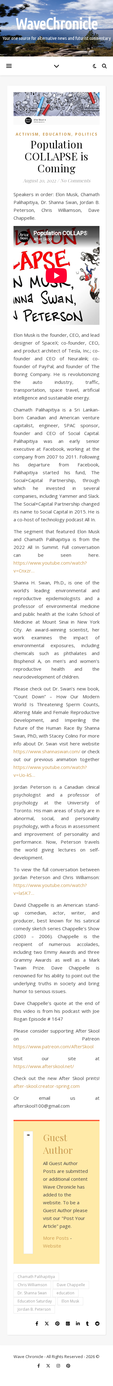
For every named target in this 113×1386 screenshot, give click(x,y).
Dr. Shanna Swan (32, 1293)
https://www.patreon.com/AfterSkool (53, 1046)
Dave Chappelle (71, 1284)
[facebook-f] (39, 1365)
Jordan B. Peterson (34, 1309)
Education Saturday (35, 1301)
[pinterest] (68, 1365)
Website (52, 1246)
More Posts (56, 1238)
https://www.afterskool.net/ (43, 1066)
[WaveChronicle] (56, 28)
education (65, 1293)
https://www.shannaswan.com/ (46, 751)
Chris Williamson (32, 1284)
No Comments (75, 180)
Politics (86, 134)
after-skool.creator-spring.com (46, 1086)
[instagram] (58, 1365)
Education (57, 134)
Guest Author (58, 1143)
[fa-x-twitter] (48, 1365)
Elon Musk (70, 1301)
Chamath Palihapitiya (36, 1276)
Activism (27, 134)
